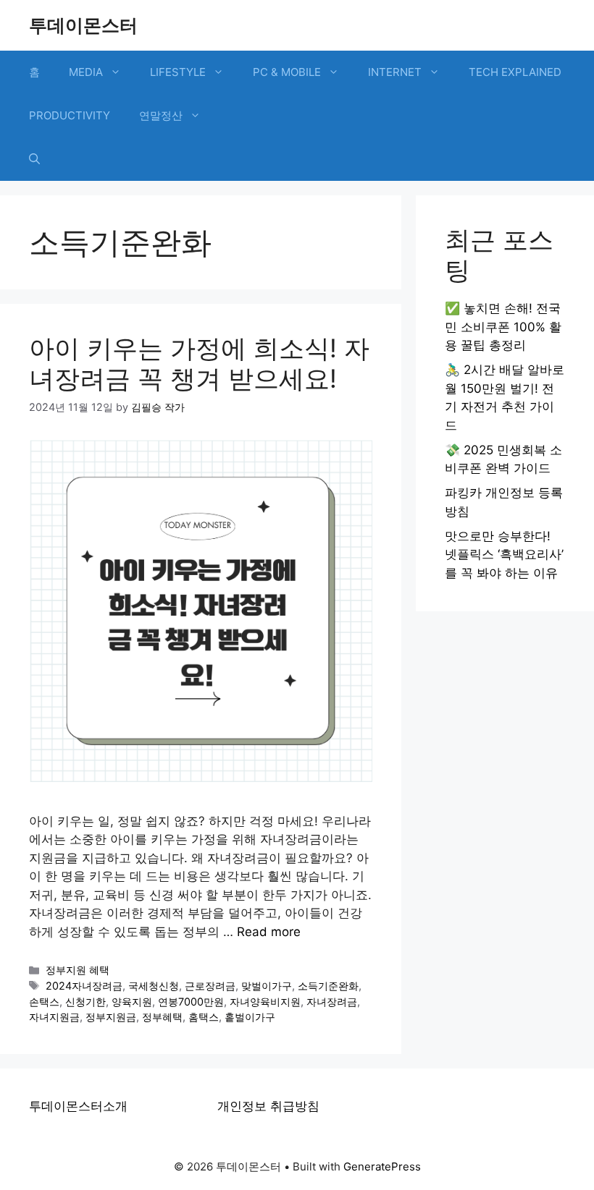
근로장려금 (210, 985)
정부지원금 (110, 1017)
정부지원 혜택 (77, 970)
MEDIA (86, 72)
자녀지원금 (54, 1017)
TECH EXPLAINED (515, 72)
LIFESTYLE (178, 72)
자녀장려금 (331, 1001)
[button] (34, 159)
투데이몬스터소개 (78, 1106)
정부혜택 (162, 1017)
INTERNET (395, 72)
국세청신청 (153, 985)
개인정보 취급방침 (268, 1106)
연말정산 (161, 115)
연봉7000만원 (191, 1001)
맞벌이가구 (266, 985)
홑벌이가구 (250, 1017)
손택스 (44, 1001)
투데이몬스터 (83, 25)
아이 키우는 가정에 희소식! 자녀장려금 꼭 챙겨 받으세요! (199, 363)
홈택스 (203, 1017)
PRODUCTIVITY (69, 115)
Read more (269, 932)
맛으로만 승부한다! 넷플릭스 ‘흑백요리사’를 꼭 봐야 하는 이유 (504, 554)
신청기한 (85, 1001)
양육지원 (132, 1001)
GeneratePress (382, 1166)
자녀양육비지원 (265, 1001)
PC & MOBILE (287, 72)
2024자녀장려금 (84, 985)
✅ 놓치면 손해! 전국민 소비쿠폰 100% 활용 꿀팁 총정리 (503, 326)
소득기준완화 (328, 985)
